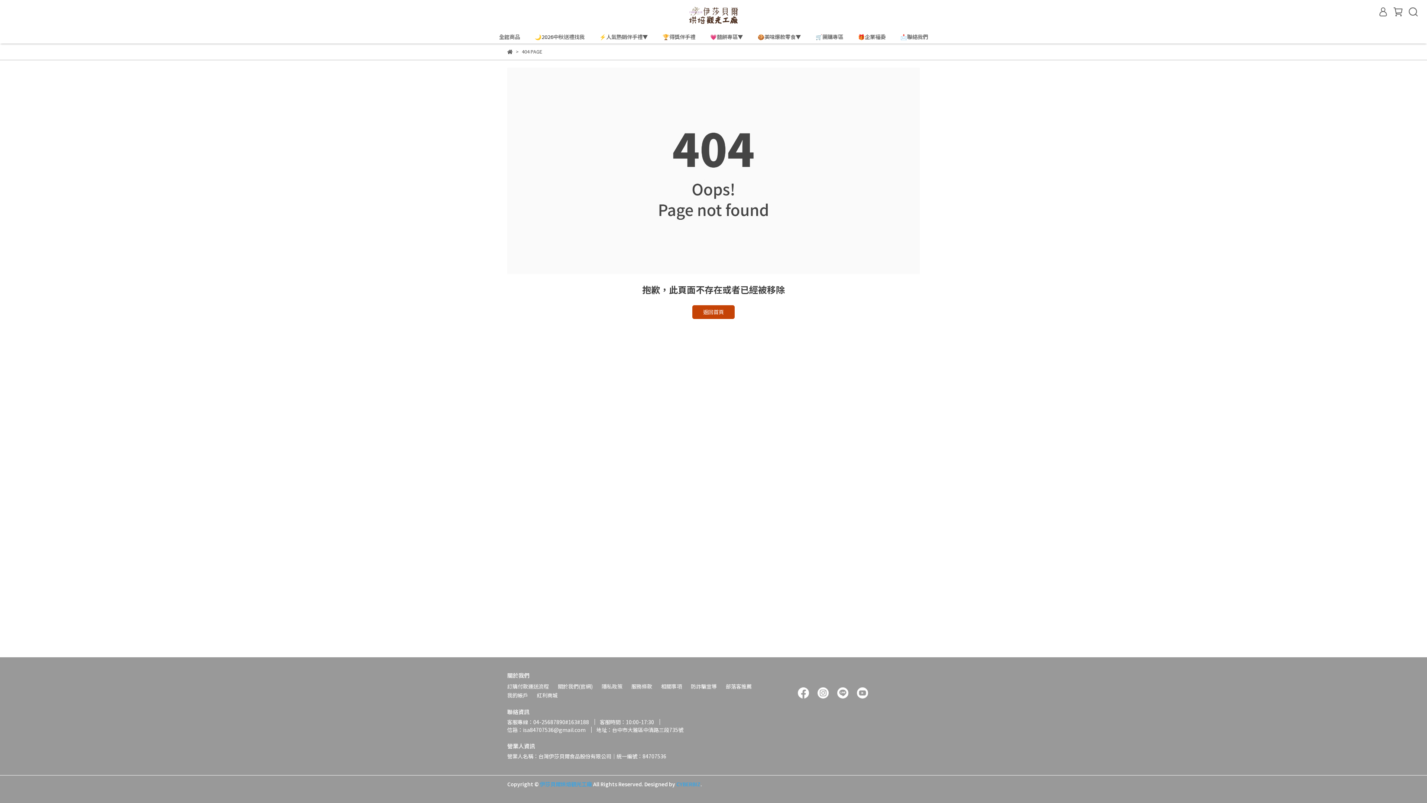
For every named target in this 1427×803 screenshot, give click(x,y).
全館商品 (509, 37)
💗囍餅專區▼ (726, 37)
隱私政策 (612, 686)
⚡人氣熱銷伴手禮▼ (623, 37)
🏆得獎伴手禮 (679, 37)
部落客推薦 (739, 686)
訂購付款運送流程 (528, 686)
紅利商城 (547, 695)
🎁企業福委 (872, 37)
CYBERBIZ (688, 784)
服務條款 (641, 686)
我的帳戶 (517, 695)
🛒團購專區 (829, 37)
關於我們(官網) (575, 686)
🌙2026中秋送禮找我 (560, 37)
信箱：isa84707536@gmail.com (546, 729)
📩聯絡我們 (914, 37)
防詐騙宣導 (704, 686)
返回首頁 (713, 312)
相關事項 (671, 686)
